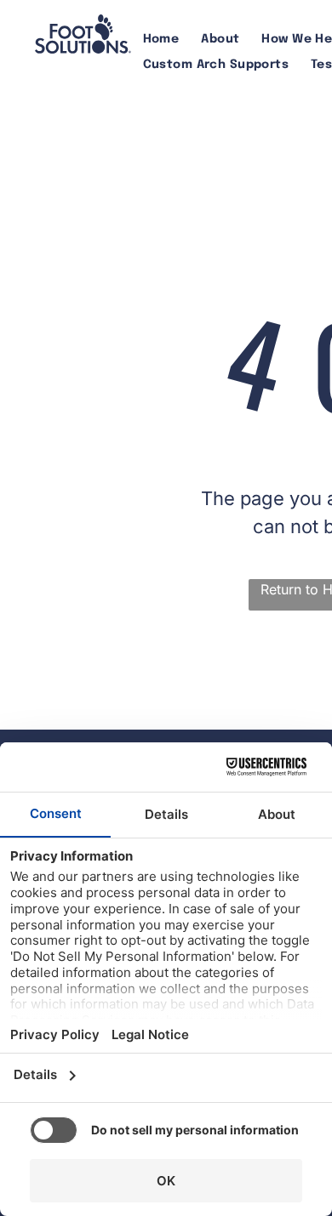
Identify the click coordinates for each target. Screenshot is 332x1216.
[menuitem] (161, 39)
